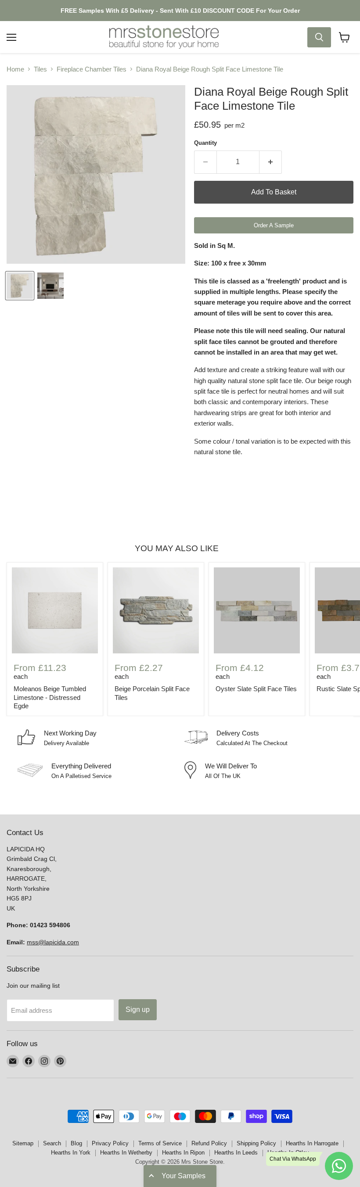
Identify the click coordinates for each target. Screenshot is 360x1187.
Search (52, 1143)
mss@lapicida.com (53, 942)
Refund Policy (209, 1143)
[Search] (319, 37)
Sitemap (22, 1143)
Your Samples (183, 1176)
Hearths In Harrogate (312, 1143)
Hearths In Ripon (183, 1152)
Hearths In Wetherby (126, 1152)
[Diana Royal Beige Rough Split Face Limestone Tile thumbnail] (20, 286)
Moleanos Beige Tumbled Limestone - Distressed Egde (50, 697)
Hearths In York (70, 1152)
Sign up (138, 1009)
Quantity (205, 143)
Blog (76, 1143)
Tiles (40, 69)
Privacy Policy (110, 1143)
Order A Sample (274, 225)
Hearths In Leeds (236, 1152)
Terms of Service (160, 1143)
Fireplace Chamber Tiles (91, 69)
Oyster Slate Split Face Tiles (256, 688)
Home (15, 69)
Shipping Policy (256, 1143)
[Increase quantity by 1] (270, 162)
